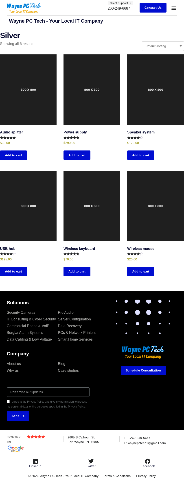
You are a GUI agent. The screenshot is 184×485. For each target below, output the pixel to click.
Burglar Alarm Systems (25, 333)
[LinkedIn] (35, 461)
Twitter (91, 466)
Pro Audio (66, 312)
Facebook (148, 466)
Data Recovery (70, 326)
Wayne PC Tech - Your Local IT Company (56, 21)
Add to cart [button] (13, 155)
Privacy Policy (146, 476)
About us (14, 364)
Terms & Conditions (117, 476)
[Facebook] (147, 461)
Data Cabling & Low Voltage (29, 339)
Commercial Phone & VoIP (28, 326)
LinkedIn (35, 466)
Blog (61, 364)
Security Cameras (21, 312)
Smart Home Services (75, 339)
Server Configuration (74, 319)
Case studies (68, 370)
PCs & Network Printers (77, 333)
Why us (13, 370)
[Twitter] (91, 461)
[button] (173, 7)
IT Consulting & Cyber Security (31, 319)
